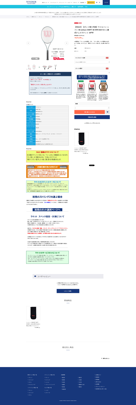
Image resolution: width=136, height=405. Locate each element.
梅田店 (80, 386)
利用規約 (97, 377)
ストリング (31, 379)
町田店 (63, 386)
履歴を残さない (106, 358)
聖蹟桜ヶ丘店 (81, 384)
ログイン (70, 284)
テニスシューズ (32, 384)
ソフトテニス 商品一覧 (33, 387)
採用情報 (97, 379)
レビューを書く (68, 291)
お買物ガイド (98, 374)
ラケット (30, 377)
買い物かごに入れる (90, 112)
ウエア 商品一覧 (48, 387)
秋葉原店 (64, 389)
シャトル (47, 382)
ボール (30, 382)
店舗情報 (63, 374)
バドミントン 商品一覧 (49, 374)
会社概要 (97, 384)
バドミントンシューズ (50, 384)
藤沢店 (80, 377)
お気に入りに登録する (107, 112)
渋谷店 (63, 382)
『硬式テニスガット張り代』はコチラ (41, 84)
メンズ (46, 390)
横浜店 (63, 377)
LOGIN (106, 2)
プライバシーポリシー (100, 386)
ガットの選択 (78, 68)
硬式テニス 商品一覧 (32, 374)
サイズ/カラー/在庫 (80, 58)
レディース (47, 392)
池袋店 (63, 384)
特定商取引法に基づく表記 (101, 389)
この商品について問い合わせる (92, 123)
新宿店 (63, 379)
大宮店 (80, 379)
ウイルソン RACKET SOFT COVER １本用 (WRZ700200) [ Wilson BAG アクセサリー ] (81, 149)
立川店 (80, 382)
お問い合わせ (98, 381)
